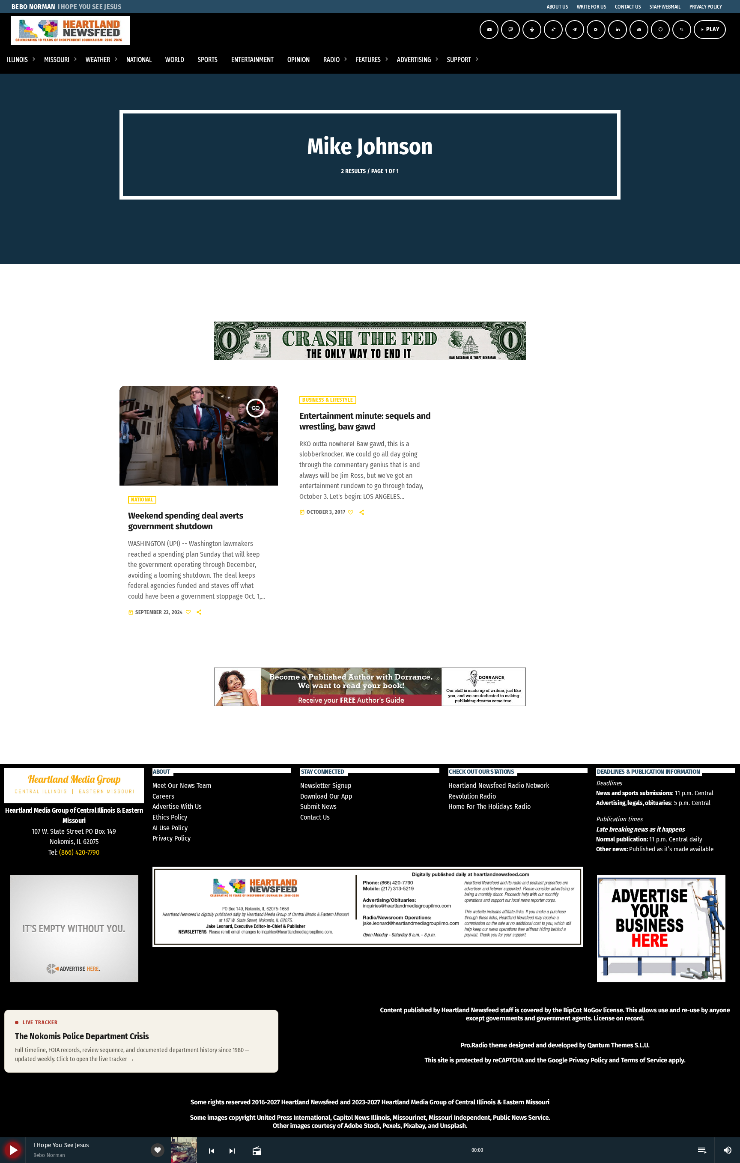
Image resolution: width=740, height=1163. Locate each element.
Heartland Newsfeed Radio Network (498, 785)
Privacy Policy (171, 838)
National (142, 500)
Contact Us (315, 817)
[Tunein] (531, 29)
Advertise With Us (177, 806)
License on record (618, 1018)
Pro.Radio (473, 1045)
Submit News (318, 806)
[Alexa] (660, 29)
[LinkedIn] (617, 29)
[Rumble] (596, 29)
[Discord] (639, 29)
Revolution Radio (472, 796)
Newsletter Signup (326, 785)
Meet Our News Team (181, 785)
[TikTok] (553, 29)
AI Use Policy (170, 828)
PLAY (709, 29)
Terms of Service (644, 1060)
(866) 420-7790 (79, 852)
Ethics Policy (169, 817)
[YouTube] (489, 29)
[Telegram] (574, 29)
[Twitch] (510, 29)
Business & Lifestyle (327, 400)
